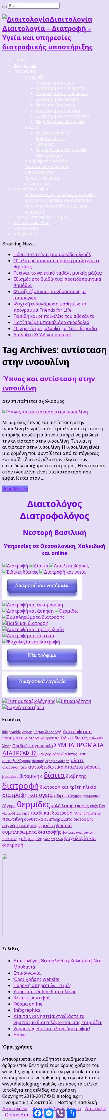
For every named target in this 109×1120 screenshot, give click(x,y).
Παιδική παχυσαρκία (32, 745)
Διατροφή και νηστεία (58, 110)
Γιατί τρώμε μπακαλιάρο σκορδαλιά (51, 322)
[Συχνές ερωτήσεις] (23, 707)
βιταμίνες (10, 776)
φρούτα (47, 825)
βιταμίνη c (30, 776)
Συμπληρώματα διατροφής (63, 149)
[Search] (4, 7)
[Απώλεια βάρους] (69, 566)
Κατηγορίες (25, 71)
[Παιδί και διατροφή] (25, 623)
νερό (26, 813)
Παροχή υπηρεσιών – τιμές (40, 217)
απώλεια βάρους (82, 767)
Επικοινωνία (25, 228)
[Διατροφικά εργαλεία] (42, 695)
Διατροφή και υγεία (55, 82)
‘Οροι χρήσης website (36, 979)
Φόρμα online (27, 1004)
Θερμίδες (45, 144)
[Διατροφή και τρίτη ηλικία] (33, 629)
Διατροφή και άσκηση (57, 99)
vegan (27, 731)
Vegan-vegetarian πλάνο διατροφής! (61, 194)
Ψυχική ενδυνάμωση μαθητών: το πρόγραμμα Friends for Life (49, 307)
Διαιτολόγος (15, 1108)
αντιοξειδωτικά (46, 766)
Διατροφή (35, 76)
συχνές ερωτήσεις (19, 825)
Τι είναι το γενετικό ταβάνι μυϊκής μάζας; (57, 273)
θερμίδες (33, 804)
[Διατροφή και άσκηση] (28, 611)
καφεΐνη (97, 805)
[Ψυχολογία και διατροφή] (31, 642)
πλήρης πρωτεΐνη (87, 813)
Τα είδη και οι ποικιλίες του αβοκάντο (53, 316)
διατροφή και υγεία (27, 795)
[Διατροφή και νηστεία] (28, 636)
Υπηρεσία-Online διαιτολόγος (44, 991)
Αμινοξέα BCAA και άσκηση (42, 335)
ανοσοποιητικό (14, 767)
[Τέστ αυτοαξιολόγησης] (28, 701)
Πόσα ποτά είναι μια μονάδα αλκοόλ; (52, 254)
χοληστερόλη (53, 839)
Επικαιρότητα (39, 172)
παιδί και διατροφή (51, 813)
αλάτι (77, 760)
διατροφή (20, 785)
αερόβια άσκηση (57, 761)
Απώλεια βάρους (52, 132)
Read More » (15, 489)
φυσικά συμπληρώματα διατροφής (37, 828)
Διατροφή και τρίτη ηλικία (62, 116)
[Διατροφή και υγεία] (62, 572)
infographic (11, 732)
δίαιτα (54, 775)
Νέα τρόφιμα (49, 155)
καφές (83, 805)
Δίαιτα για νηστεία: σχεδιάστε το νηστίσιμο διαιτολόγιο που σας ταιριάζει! (58, 205)
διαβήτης (76, 776)
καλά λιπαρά (63, 805)
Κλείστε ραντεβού (31, 222)
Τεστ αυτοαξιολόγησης (47, 166)
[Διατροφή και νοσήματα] (42, 598)
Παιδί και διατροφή (55, 104)
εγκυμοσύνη (91, 796)
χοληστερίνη (30, 838)
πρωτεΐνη (12, 819)
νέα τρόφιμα (11, 813)
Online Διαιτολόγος (26, 1115)
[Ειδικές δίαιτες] (20, 572)
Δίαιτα (31, 127)
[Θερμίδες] (67, 611)
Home (19, 60)
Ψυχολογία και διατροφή (61, 121)
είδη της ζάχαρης (68, 795)
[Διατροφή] (15, 566)
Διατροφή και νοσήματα (60, 88)
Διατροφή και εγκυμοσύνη (62, 93)
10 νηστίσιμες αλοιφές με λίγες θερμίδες (55, 328)
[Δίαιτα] (38, 566)
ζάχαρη (9, 805)
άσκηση (38, 760)
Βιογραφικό (25, 65)
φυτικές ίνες (72, 832)
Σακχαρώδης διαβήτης (57, 753)
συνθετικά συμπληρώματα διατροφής (59, 819)
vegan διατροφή (47, 731)
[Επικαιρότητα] (73, 701)
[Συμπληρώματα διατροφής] (33, 617)
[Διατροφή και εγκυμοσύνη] (32, 605)
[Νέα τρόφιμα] (42, 668)
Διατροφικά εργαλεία (46, 161)
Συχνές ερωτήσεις (42, 177)
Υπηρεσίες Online (30, 189)
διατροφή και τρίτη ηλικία (68, 787)
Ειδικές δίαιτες (51, 138)
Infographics (37, 183)
